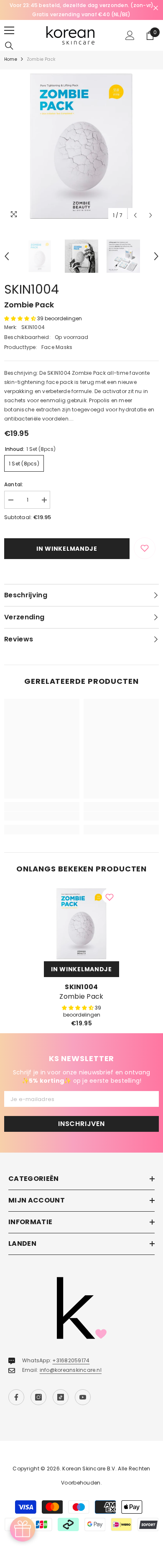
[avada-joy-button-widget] (22, 1529)
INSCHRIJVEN (81, 1123)
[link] (41, 816)
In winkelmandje (66, 548)
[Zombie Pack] (81, 923)
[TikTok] (61, 1397)
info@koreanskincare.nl (71, 1369)
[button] (135, 215)
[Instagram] (38, 1397)
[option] (81, 10)
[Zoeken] (9, 46)
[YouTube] (83, 1397)
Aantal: (13, 484)
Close (156, 8)
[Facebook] (16, 1397)
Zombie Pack (81, 996)
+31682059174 (70, 1360)
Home (10, 59)
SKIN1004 (31, 289)
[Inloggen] (130, 35)
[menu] (9, 30)
